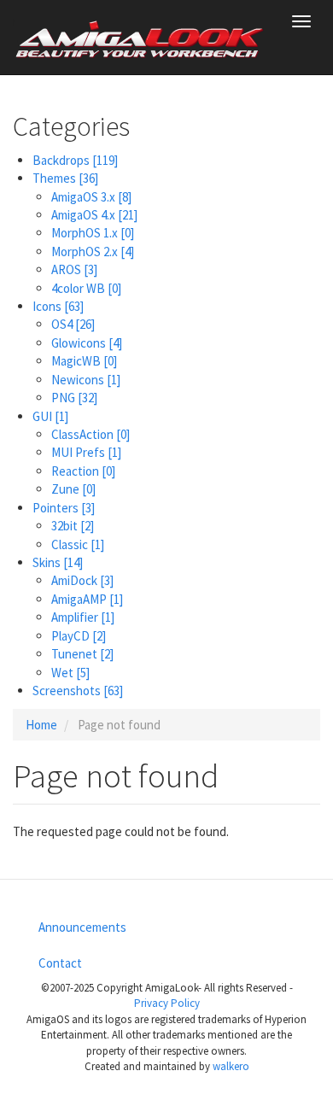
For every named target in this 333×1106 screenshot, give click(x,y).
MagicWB (84, 361)
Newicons (85, 380)
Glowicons (86, 343)
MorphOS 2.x (92, 251)
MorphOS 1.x (92, 233)
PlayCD (78, 636)
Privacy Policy (167, 1003)
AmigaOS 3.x (91, 197)
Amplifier (82, 617)
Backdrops (75, 160)
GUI (50, 416)
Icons (58, 306)
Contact (60, 963)
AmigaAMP (87, 599)
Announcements (82, 927)
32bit (72, 526)
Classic (77, 544)
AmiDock (82, 580)
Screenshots (77, 690)
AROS (74, 269)
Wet (70, 672)
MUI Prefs (86, 452)
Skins (57, 562)
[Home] (140, 37)
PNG (74, 397)
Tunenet (82, 654)
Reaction (83, 471)
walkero (231, 1066)
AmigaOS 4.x (94, 215)
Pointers (63, 508)
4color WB (86, 288)
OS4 (73, 324)
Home (41, 725)
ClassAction (90, 434)
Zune (73, 489)
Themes (65, 178)
